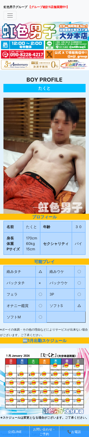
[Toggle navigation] (10, 15)
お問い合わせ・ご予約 (44, 431)
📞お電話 (74, 432)
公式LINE (14, 432)
